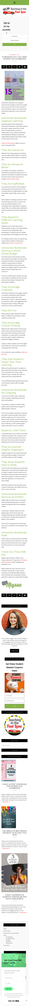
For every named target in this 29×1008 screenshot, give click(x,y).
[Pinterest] (19, 67)
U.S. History (23, 560)
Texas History (8, 562)
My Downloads (10, 938)
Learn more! (14, 650)
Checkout (8, 941)
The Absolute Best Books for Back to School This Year (14, 833)
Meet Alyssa (6, 931)
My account (9, 937)
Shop (4, 935)
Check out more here (16, 243)
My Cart (8, 940)
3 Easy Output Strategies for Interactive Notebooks (14, 786)
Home (5, 928)
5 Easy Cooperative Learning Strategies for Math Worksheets (14, 897)
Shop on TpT (9, 943)
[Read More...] (6, 802)
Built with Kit (13, 1000)
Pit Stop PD (6, 945)
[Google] (14, 67)
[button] (14, 2)
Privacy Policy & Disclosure (11, 933)
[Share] (3, 67)
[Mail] (24, 67)
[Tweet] (9, 67)
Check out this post (7, 143)
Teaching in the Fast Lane (14, 11)
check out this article (13, 179)
